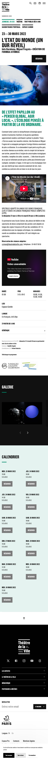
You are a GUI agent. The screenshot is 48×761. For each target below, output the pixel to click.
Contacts (16, 741)
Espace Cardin (27, 27)
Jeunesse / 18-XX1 (8, 21)
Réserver (39, 58)
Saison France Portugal (11, 27)
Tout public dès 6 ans (32, 21)
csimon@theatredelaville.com (12, 244)
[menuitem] (24, 670)
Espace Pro (5, 741)
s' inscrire (38, 707)
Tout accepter (8, 755)
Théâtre (19, 21)
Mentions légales (29, 741)
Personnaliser (32, 755)
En (12, 733)
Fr (9, 733)
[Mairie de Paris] (6, 724)
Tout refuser (21, 755)
